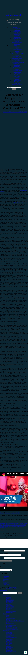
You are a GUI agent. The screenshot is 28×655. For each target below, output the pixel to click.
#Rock (17, 47)
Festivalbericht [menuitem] (9, 601)
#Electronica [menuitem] (9, 626)
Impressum (5, 579)
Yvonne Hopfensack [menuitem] (11, 651)
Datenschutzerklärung (6, 570)
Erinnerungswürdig (17, 42)
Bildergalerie (17, 44)
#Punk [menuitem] (7, 622)
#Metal (17, 51)
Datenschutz (6, 576)
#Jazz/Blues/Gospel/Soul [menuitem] (12, 629)
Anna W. (17, 69)
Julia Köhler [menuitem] (9, 643)
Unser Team (17, 65)
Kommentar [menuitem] (9, 608)
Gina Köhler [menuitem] (9, 640)
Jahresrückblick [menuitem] (10, 606)
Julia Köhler (17, 76)
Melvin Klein (17, 83)
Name (2, 550)
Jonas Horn (17, 74)
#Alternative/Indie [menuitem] (10, 618)
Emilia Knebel (17, 72)
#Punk (17, 55)
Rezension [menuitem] (8, 597)
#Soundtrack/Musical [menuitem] (11, 627)
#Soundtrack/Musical (17, 60)
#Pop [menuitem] (7, 616)
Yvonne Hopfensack (17, 84)
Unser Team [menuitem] (9, 632)
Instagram (13, 513)
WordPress (9, 588)
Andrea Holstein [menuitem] (10, 634)
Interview (17, 35)
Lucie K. (17, 77)
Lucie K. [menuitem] (8, 644)
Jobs (4, 580)
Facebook (7, 513)
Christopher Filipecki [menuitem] (11, 637)
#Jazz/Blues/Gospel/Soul (18, 62)
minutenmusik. (14, 15)
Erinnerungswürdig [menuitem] (11, 611)
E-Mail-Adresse (4, 553)
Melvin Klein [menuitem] (9, 650)
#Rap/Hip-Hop (17, 56)
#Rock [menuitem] (7, 615)
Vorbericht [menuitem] (8, 598)
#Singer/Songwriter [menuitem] (11, 625)
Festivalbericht (17, 33)
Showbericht (17, 34)
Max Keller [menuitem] (9, 648)
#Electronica (17, 59)
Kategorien (15, 27)
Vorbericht (17, 30)
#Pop (17, 48)
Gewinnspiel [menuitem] (9, 605)
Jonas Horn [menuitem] (9, 641)
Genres (15, 45)
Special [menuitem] (8, 609)
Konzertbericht (17, 31)
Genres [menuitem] (5, 613)
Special (17, 41)
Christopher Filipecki (17, 70)
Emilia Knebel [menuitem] (9, 639)
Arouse (16, 588)
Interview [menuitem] (8, 604)
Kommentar (17, 40)
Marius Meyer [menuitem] (9, 647)
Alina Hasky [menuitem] (9, 633)
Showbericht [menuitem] (9, 602)
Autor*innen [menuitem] (6, 630)
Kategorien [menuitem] (6, 595)
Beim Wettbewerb (18, 202)
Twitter (18, 513)
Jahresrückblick (17, 38)
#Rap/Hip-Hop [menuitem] (10, 623)
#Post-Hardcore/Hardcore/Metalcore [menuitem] (15, 620)
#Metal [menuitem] (8, 619)
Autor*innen (15, 63)
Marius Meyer (17, 80)
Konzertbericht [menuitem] (10, 600)
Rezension (17, 28)
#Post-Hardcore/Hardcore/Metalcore (19, 53)
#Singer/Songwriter (17, 58)
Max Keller (17, 81)
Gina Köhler (17, 73)
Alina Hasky (17, 66)
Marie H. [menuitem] (8, 646)
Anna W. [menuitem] (8, 636)
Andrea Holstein (17, 67)
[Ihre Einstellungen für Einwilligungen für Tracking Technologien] (25, 652)
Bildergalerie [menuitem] (9, 612)
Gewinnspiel (17, 37)
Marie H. (17, 79)
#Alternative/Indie (17, 49)
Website (2, 513)
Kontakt (5, 583)
